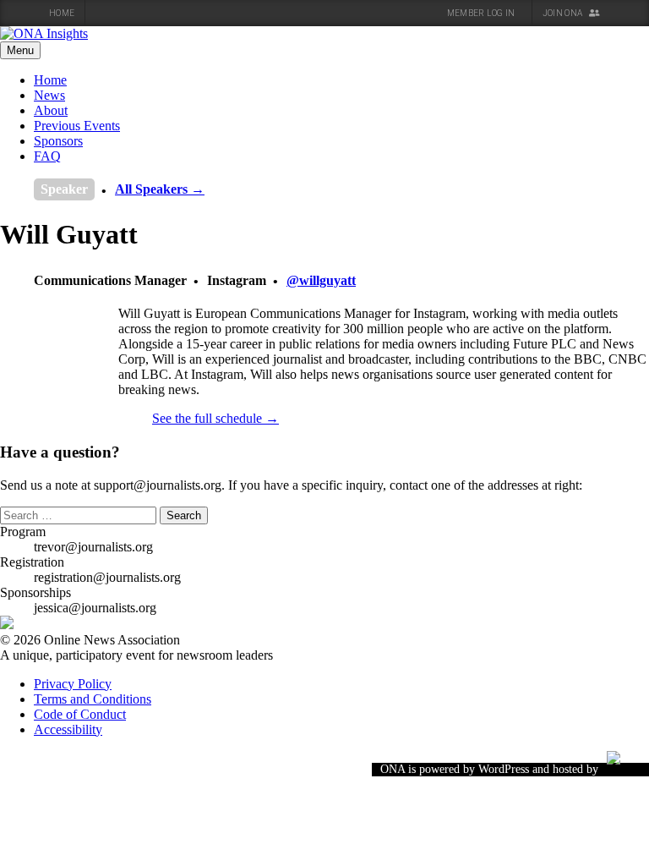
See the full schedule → (215, 418)
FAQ (47, 156)
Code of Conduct (80, 714)
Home (61, 13)
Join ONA (564, 13)
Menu (20, 50)
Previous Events (77, 125)
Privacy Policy (73, 684)
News (49, 95)
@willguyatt (321, 280)
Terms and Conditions (92, 699)
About (51, 110)
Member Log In (482, 13)
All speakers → (160, 189)
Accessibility (68, 729)
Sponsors (58, 141)
